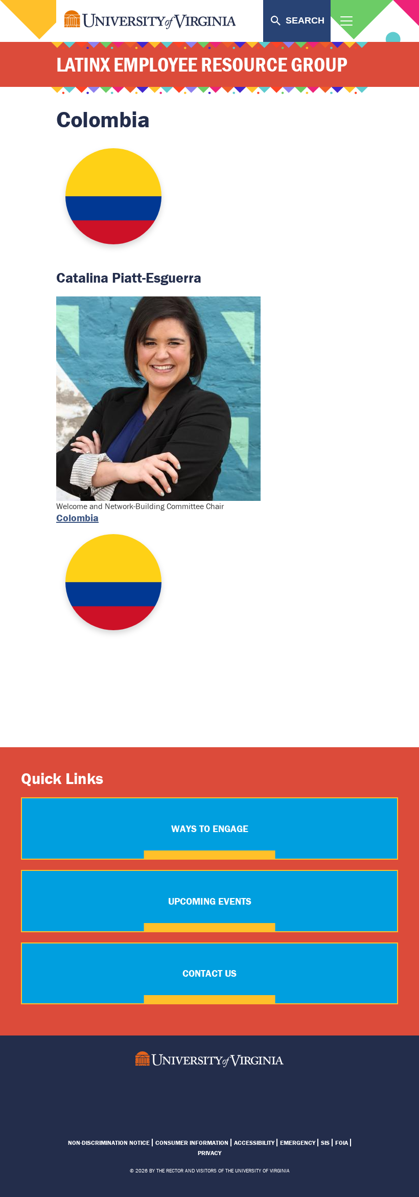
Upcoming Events (209, 901)
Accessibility (254, 1142)
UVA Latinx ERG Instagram (172, 1093)
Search (305, 20)
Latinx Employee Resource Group (201, 64)
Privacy (209, 1153)
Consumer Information (191, 1142)
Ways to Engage (209, 828)
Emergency (297, 1142)
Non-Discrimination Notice (109, 1142)
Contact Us (209, 973)
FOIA (341, 1142)
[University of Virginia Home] (209, 1059)
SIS (325, 1142)
